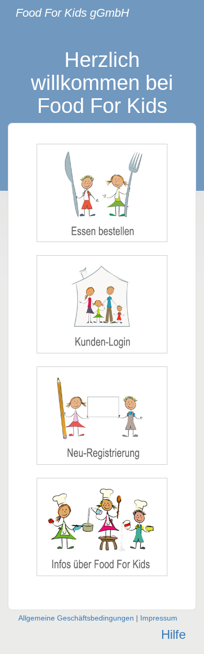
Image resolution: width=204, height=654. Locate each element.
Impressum (158, 618)
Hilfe (173, 634)
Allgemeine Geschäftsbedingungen (76, 618)
